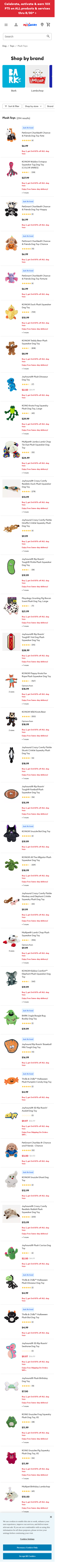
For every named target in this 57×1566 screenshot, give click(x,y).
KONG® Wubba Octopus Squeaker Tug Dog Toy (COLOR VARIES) (34, 164)
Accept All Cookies (27, 1556)
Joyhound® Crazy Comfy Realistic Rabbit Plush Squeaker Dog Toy (34, 1209)
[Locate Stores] (42, 25)
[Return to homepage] (30, 24)
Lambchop (37, 90)
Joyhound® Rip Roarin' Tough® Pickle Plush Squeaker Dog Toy (36, 562)
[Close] (51, 1517)
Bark (14, 90)
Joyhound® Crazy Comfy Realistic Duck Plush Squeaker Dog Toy (36, 483)
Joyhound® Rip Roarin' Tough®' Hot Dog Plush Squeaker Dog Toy (33, 637)
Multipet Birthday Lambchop (36, 1486)
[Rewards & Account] (16, 25)
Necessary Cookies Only (27, 1547)
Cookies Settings (27, 1539)
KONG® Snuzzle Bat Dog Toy (36, 831)
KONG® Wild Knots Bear (34, 711)
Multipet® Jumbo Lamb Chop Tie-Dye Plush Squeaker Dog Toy (36, 444)
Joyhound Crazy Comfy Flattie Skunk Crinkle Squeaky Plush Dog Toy (37, 750)
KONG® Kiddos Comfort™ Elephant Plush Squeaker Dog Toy (36, 973)
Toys (12, 46)
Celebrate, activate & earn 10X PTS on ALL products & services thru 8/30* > (27, 8)
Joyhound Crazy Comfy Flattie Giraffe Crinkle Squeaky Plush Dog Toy (37, 523)
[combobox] (27, 36)
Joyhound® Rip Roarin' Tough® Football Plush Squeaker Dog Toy (33, 789)
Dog (4, 46)
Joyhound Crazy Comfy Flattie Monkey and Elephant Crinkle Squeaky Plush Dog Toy (37, 896)
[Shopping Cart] (48, 25)
